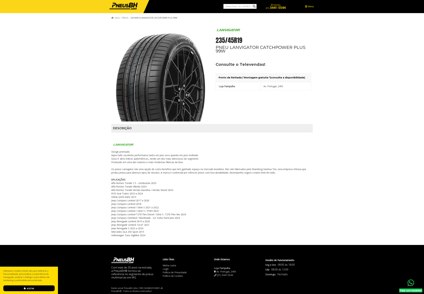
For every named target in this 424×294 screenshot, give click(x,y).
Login (166, 268)
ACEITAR (30, 288)
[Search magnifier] (254, 6)
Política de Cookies (173, 275)
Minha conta (169, 265)
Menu (310, 6)
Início (117, 17)
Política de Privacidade (175, 272)
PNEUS (125, 17)
